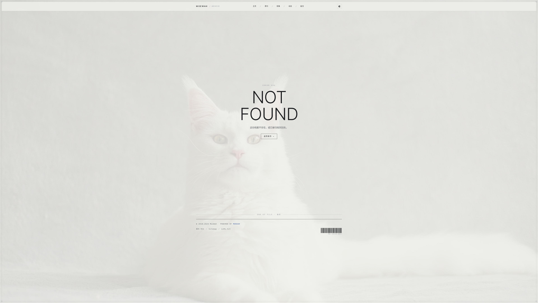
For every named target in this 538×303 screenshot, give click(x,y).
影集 (278, 6)
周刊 (266, 6)
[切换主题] (339, 6)
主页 (254, 6)
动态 (290, 6)
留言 (302, 6)
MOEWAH (208, 6)
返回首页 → (269, 136)
